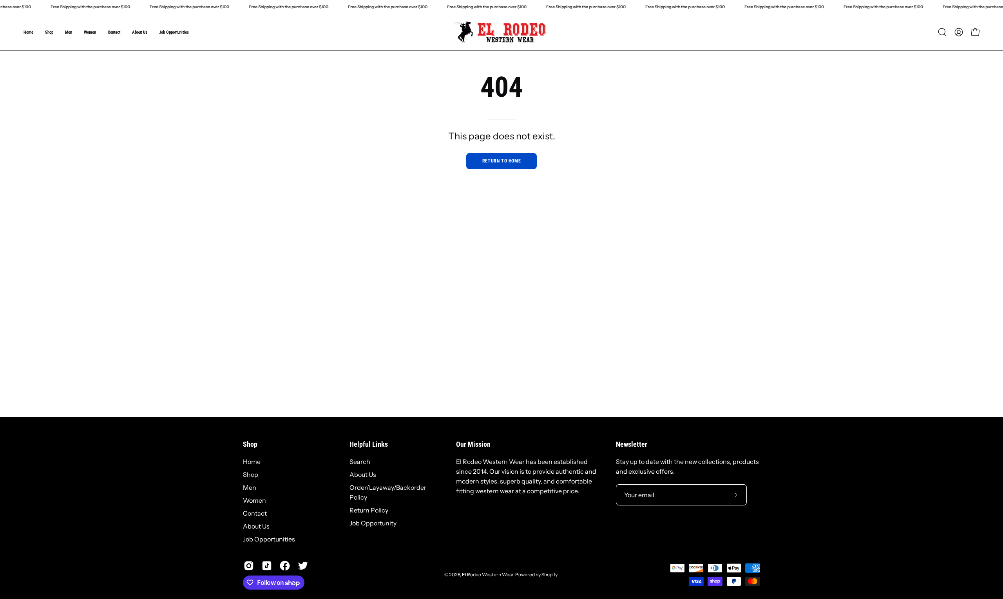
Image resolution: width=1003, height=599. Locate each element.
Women (254, 500)
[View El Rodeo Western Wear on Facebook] (285, 566)
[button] (942, 32)
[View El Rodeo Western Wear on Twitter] (303, 566)
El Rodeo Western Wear (487, 574)
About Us (256, 526)
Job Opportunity (372, 523)
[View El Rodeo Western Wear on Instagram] (249, 566)
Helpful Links (368, 444)
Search (359, 461)
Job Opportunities (269, 539)
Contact (255, 513)
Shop (250, 444)
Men (249, 487)
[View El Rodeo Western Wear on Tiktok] (267, 566)
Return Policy (368, 510)
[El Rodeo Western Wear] (501, 32)
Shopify (549, 574)
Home (252, 461)
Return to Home (501, 161)
